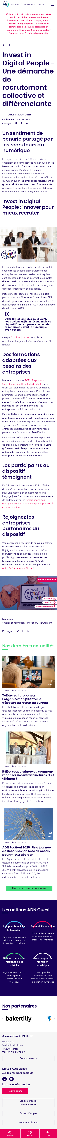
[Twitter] (16, 123)
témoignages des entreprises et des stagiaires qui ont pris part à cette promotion (28, 503)
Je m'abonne (15, 1091)
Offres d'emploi (28, 1113)
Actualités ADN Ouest (19, 115)
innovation (31, 623)
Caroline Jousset (20, 337)
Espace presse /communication (28, 1103)
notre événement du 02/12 (17, 568)
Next (54, 1018)
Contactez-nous (29, 1058)
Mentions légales (28, 1122)
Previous (2, 1018)
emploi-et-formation (13, 623)
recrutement (45, 623)
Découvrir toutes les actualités (29, 888)
